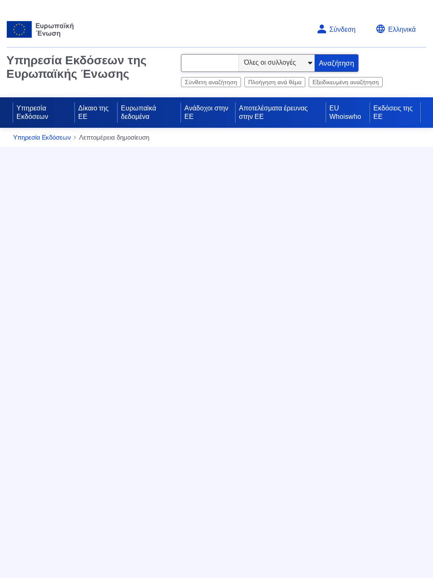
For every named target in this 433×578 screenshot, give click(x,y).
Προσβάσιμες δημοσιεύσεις (339, 348)
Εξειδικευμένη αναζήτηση (345, 82)
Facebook (223, 339)
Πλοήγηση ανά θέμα (274, 82)
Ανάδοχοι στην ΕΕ (206, 112)
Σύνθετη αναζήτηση (211, 82)
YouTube (175, 355)
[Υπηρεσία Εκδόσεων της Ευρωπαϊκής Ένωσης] (40, 29)
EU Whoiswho (345, 112)
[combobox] (209, 63)
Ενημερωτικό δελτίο (327, 300)
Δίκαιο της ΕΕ (93, 112)
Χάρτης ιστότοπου (179, 291)
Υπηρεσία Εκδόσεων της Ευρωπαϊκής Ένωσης (76, 67)
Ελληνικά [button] (402, 29)
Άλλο (217, 355)
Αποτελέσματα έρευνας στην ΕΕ (273, 112)
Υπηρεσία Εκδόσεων (32, 112)
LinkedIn (175, 339)
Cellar (307, 362)
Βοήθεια (400, 137)
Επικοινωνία (171, 277)
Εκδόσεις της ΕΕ (393, 112)
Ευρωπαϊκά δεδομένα (138, 112)
